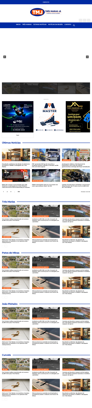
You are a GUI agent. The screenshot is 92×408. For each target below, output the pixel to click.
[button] (74, 25)
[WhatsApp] (88, 20)
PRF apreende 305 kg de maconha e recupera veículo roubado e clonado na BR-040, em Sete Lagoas (45, 165)
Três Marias (6, 160)
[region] (46, 62)
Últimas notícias (68, 216)
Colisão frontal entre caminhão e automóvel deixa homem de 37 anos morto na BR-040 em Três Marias (75, 186)
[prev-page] (3, 246)
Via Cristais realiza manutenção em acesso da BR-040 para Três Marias (15, 219)
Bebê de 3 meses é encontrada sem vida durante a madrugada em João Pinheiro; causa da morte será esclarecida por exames (16, 186)
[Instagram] (84, 20)
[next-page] (22, 192)
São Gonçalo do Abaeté (40, 216)
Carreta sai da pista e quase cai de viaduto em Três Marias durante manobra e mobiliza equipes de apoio (76, 220)
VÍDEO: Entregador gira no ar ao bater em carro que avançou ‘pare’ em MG (45, 185)
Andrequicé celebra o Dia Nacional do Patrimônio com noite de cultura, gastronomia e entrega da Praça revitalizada (76, 165)
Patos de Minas (37, 180)
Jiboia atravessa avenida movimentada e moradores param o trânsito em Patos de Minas (45, 241)
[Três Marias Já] (46, 12)
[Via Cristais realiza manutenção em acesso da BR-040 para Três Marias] (16, 211)
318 (19, 191)
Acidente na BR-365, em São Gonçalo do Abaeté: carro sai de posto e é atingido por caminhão (45, 220)
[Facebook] (80, 20)
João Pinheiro (7, 180)
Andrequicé (66, 160)
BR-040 (35, 160)
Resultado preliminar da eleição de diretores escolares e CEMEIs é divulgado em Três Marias (16, 165)
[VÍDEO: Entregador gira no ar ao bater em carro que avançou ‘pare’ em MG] (46, 175)
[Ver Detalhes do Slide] (17, 116)
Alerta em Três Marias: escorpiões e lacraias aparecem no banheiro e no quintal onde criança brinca (15, 241)
